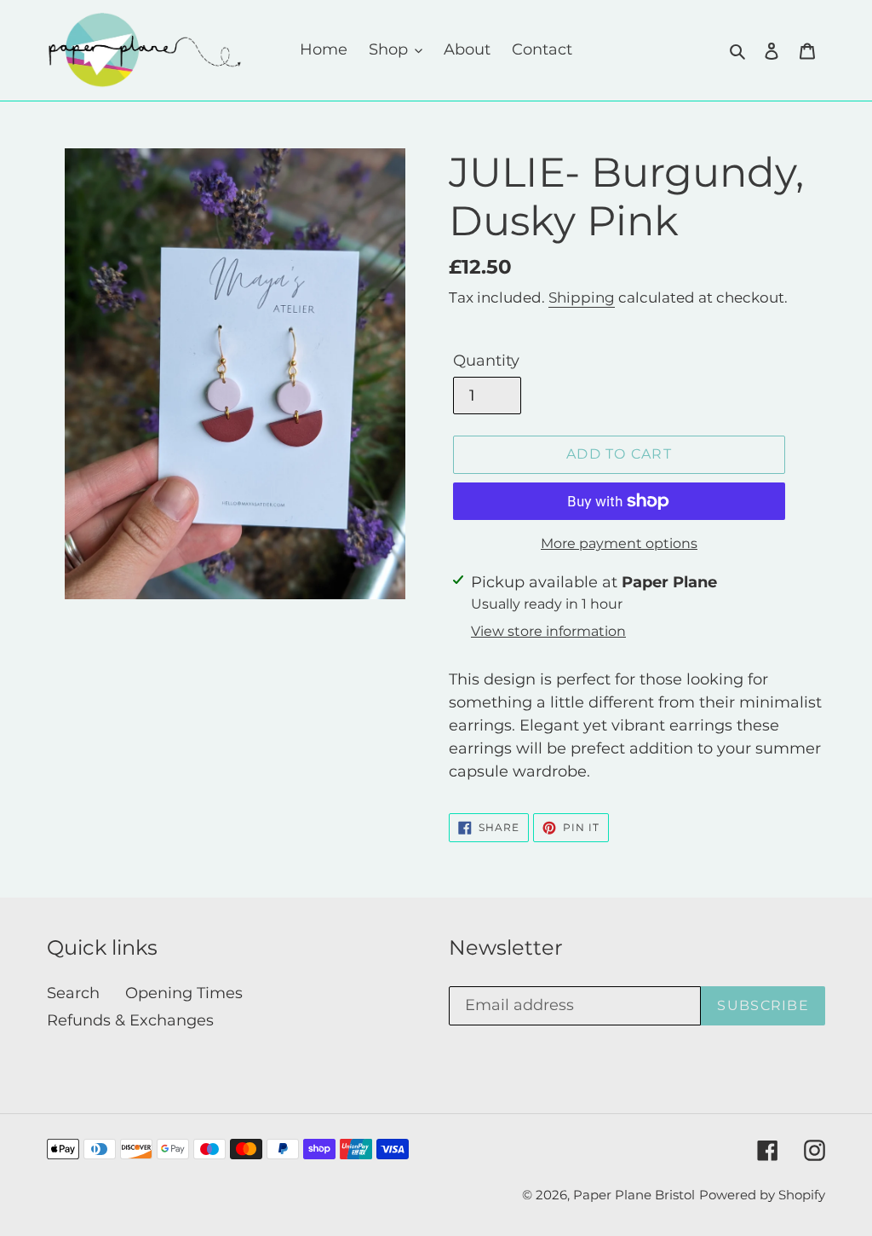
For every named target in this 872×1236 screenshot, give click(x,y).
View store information (548, 631)
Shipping (581, 297)
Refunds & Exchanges (130, 1020)
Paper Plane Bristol (634, 1195)
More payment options (619, 543)
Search (73, 993)
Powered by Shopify (762, 1195)
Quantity (486, 360)
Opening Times (184, 993)
